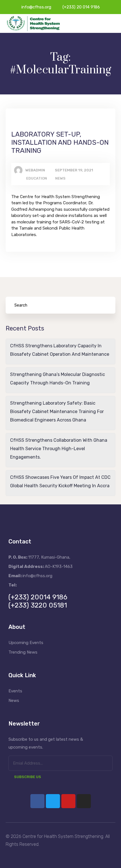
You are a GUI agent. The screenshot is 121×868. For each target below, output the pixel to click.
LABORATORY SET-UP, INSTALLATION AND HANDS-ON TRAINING (60, 142)
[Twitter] (53, 801)
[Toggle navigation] (111, 24)
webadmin (35, 170)
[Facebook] (37, 801)
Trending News (22, 652)
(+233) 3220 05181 (37, 605)
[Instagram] (84, 801)
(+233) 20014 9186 (37, 597)
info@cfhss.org (36, 7)
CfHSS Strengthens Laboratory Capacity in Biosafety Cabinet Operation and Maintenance (59, 350)
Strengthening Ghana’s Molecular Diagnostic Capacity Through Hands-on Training (57, 379)
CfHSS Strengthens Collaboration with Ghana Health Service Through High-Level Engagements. (58, 449)
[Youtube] (68, 801)
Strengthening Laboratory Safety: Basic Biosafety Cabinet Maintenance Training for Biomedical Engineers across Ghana (57, 411)
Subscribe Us (27, 777)
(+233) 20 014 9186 (81, 7)
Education (36, 178)
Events (15, 691)
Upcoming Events (25, 642)
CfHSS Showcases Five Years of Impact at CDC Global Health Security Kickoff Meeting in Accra (60, 481)
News (60, 178)
